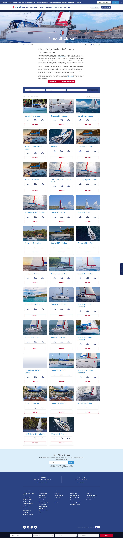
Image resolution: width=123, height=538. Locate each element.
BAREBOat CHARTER (53, 81)
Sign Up (71, 462)
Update (115, 2)
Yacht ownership (27, 505)
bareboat (70, 76)
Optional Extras (42, 500)
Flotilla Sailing (26, 497)
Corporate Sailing (27, 510)
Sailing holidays (33, 7)
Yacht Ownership (58, 7)
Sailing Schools (49, 7)
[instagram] (31, 527)
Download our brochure (91, 495)
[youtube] (35, 527)
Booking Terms (73, 493)
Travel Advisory (42, 495)
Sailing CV (25, 512)
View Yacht (35, 124)
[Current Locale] (97, 527)
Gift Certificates (42, 504)
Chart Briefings (42, 497)
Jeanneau (58, 56)
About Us (57, 493)
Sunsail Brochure (41, 482)
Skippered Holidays (27, 499)
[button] (121, 269)
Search (106, 535)
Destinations (25, 7)
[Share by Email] (99, 44)
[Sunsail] (16, 7)
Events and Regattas (28, 503)
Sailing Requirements (28, 514)
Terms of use (73, 500)
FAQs (40, 513)
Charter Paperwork (43, 510)
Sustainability (58, 497)
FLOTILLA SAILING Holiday (68, 81)
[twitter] (28, 527)
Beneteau (63, 56)
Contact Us (80, 482)
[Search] (88, 7)
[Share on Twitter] (93, 44)
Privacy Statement (74, 495)
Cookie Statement (74, 497)
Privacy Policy (58, 466)
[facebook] (24, 527)
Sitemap (56, 502)
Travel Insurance (43, 506)
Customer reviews (59, 495)
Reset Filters (93, 90)
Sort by (83, 96)
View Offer (68, 11)
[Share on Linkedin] (91, 44)
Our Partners (58, 500)
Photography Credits (75, 504)
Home (24, 44)
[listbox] (21, 535)
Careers (25, 508)
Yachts (41, 7)
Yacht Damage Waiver (75, 502)
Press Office (89, 500)
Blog (69, 7)
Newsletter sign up (90, 497)
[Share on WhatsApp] (96, 44)
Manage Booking (43, 493)
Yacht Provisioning (43, 502)
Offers (65, 7)
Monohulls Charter (30, 44)
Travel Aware (42, 508)
